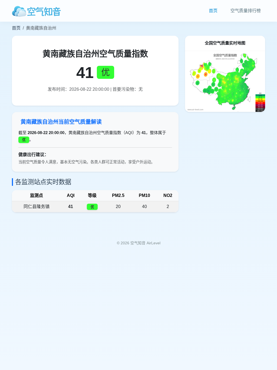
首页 (213, 10)
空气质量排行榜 (245, 10)
